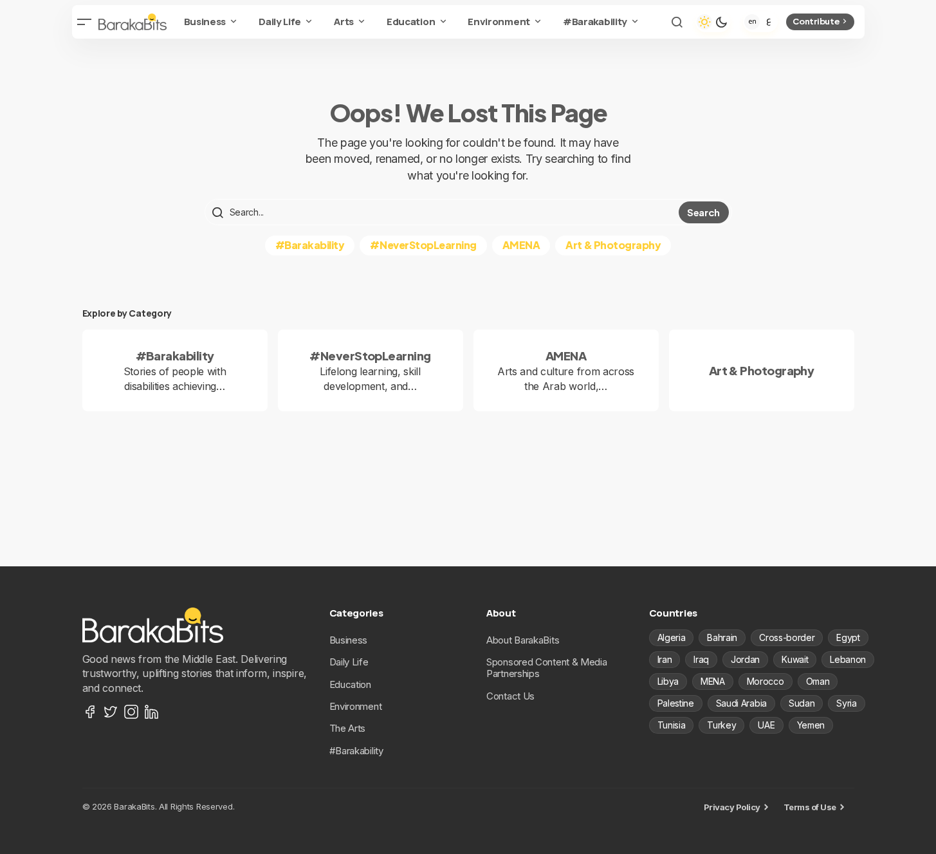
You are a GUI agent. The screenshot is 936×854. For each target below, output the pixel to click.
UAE (766, 724)
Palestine (675, 703)
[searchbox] (443, 212)
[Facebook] (90, 711)
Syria (846, 703)
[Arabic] (768, 22)
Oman (818, 681)
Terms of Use (810, 807)
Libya (668, 681)
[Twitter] (110, 711)
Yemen (811, 724)
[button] (85, 21)
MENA (713, 681)
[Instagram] (131, 711)
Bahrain (722, 637)
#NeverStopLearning (423, 245)
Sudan (801, 703)
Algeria (671, 637)
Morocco (765, 681)
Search (703, 212)
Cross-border (786, 637)
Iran (664, 659)
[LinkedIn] (152, 711)
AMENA (521, 245)
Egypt (847, 637)
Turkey (721, 724)
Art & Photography (613, 245)
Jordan (745, 659)
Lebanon (848, 659)
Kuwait (795, 659)
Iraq (701, 659)
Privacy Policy (732, 807)
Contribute (816, 21)
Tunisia (671, 724)
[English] (752, 22)
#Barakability (310, 245)
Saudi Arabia (741, 703)
